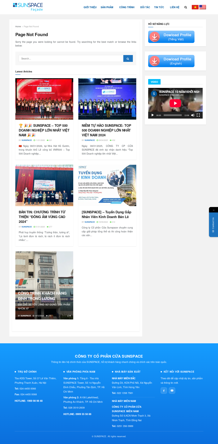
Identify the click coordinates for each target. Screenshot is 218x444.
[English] (202, 7)
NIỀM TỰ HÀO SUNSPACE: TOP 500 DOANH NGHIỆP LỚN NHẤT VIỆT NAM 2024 (106, 130)
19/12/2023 (39, 315)
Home (18, 26)
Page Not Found (31, 26)
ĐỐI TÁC (145, 7)
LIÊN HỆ (174, 7)
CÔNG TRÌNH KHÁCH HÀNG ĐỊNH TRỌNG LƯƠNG (42, 295)
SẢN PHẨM (107, 7)
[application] (175, 103)
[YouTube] (172, 390)
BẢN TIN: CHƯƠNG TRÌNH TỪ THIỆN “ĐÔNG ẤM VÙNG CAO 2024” (42, 216)
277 (50, 226)
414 (113, 221)
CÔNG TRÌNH (126, 7)
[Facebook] (164, 390)
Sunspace (27, 140)
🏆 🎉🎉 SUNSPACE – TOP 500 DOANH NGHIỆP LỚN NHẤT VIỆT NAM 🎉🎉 (44, 130)
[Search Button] (128, 58)
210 (49, 315)
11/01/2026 (40, 140)
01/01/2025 (40, 226)
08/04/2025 (103, 140)
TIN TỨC (159, 7)
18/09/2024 (103, 221)
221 (50, 140)
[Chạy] (152, 115)
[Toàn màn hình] (198, 115)
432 (113, 140)
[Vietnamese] (195, 7)
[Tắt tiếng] (192, 115)
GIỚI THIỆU (90, 7)
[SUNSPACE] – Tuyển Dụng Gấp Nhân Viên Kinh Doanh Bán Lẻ (106, 214)
